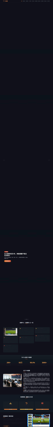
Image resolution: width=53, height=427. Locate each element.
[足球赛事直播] (25, 319)
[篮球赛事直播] (26, 319)
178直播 (6, 1)
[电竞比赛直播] (27, 319)
